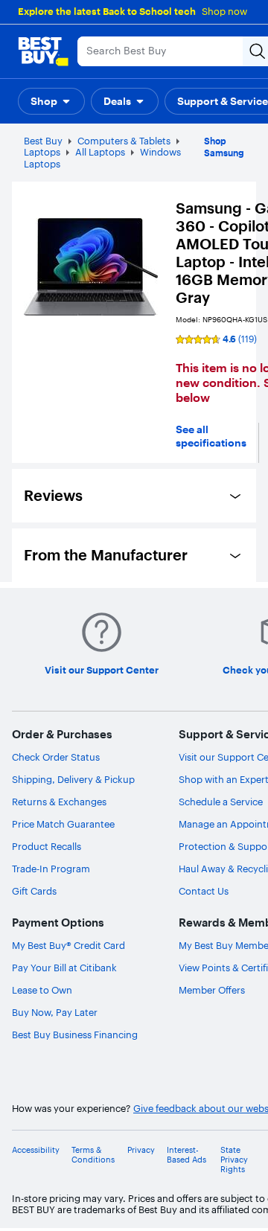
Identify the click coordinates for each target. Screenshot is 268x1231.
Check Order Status (56, 757)
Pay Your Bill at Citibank (64, 967)
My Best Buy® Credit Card (68, 945)
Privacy (141, 1150)
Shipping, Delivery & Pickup (73, 779)
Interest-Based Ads (186, 1155)
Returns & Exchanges (59, 802)
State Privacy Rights (234, 1159)
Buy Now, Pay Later (55, 1012)
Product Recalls (46, 846)
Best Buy (43, 141)
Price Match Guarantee (63, 824)
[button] (51, 101)
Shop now (224, 11)
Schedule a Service (221, 802)
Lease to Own (42, 990)
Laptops (42, 152)
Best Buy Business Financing (75, 1034)
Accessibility (36, 1150)
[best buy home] (43, 51)
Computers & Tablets (123, 141)
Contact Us (204, 891)
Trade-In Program (51, 869)
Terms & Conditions (93, 1155)
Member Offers (212, 990)
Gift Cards (34, 891)
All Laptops (100, 152)
